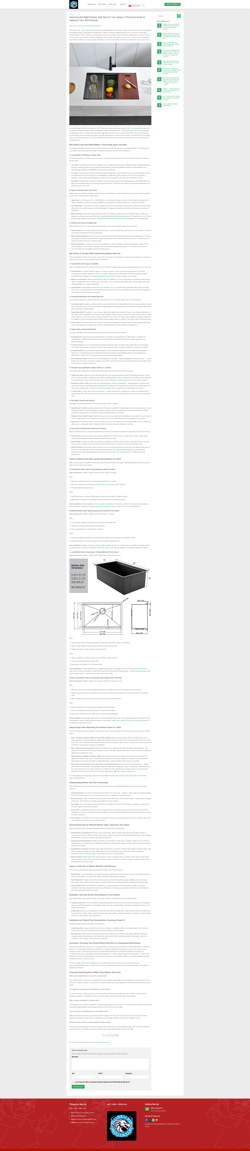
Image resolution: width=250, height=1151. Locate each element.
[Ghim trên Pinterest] (113, 1035)
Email (100, 1073)
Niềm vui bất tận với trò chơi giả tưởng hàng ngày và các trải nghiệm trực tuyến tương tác (171, 36)
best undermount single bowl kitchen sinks (101, 506)
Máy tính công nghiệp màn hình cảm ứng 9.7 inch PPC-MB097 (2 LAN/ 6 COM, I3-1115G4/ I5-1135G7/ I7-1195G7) (171, 53)
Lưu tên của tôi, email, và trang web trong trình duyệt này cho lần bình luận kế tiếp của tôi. (102, 1082)
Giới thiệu (102, 4)
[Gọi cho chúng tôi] (153, 1120)
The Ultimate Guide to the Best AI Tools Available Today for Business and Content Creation (171, 71)
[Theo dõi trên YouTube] (156, 1120)
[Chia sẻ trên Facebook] (103, 1035)
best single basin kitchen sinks (124, 380)
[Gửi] (179, 16)
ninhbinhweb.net (95, 26)
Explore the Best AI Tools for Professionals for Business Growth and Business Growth (171, 26)
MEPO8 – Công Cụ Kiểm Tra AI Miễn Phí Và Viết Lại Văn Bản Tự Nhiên (171, 90)
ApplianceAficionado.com (141, 128)
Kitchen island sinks (88, 857)
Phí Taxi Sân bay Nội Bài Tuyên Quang (170, 104)
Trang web (128, 1073)
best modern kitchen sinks (125, 720)
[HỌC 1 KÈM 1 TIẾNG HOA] (76, 4)
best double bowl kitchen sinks (105, 388)
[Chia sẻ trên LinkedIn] (117, 1035)
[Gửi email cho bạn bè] (110, 1035)
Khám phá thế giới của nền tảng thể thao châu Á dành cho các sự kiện (171, 62)
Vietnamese (135, 6)
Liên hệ (123, 4)
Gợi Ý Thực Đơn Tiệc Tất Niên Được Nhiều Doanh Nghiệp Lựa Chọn (171, 98)
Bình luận (75, 1057)
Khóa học (112, 4)
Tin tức (71, 14)
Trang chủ (91, 4)
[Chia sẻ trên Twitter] (107, 1035)
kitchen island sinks (103, 484)
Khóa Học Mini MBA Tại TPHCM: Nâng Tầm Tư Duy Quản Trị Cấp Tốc (171, 44)
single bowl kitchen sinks (105, 276)
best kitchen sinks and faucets (117, 452)
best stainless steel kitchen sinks (98, 548)
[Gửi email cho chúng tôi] (149, 1120)
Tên (73, 1073)
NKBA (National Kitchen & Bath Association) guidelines (116, 218)
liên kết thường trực (104, 1042)
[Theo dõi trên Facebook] (146, 1120)
